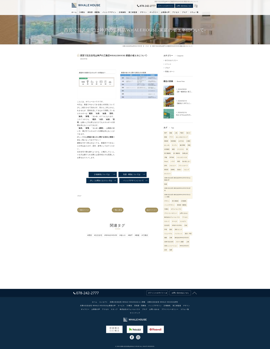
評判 (165, 165)
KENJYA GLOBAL (177, 225)
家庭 (170, 133)
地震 (170, 250)
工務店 (188, 141)
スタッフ (166, 221)
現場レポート (170, 71)
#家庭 (137, 235)
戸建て (182, 133)
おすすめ (181, 141)
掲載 (165, 237)
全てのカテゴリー (171, 60)
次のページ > (152, 210)
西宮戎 (166, 169)
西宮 (170, 229)
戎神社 (173, 169)
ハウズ (173, 161)
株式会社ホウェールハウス (172, 217)
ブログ (79, 196)
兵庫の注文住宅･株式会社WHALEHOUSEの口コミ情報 (177, 196)
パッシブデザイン (169, 205)
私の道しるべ (186, 161)
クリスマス (180, 149)
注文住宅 (166, 225)
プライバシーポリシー (170, 213)
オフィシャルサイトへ (165, 6)
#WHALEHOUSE (110, 235)
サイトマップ (135, 313)
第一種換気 (176, 153)
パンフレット (178, 233)
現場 (189, 145)
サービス (174, 221)
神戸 (165, 133)
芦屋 (165, 229)
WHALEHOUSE (184, 246)
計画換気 (183, 201)
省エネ (188, 133)
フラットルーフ (183, 165)
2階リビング (178, 229)
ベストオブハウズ (182, 157)
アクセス (185, 217)
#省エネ (122, 235)
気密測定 (173, 141)
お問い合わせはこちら (184, 6)
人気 (176, 133)
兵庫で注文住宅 (168, 242)
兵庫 (170, 237)
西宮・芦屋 (188, 233)
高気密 (166, 141)
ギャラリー (167, 174)
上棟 (187, 242)
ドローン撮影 (180, 242)
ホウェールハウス (176, 209)
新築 (165, 137)
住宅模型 (166, 149)
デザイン (166, 201)
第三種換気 (167, 153)
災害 (165, 250)
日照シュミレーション (170, 246)
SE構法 (166, 209)
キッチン (174, 145)
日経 (185, 225)
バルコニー (172, 165)
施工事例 (182, 145)
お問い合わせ (184, 213)
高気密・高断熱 (181, 205)
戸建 (165, 157)
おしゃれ (166, 145)
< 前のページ (84, 210)
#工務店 (145, 235)
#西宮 (89, 235)
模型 (173, 149)
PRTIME (171, 157)
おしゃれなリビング (182, 137)
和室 (178, 161)
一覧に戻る (117, 210)
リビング (186, 169)
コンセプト (183, 221)
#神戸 (130, 235)
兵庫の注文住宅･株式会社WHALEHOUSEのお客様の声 (177, 179)
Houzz (166, 161)
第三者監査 (175, 201)
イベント (168, 64)
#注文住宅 (98, 235)
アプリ (171, 137)
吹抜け (179, 169)
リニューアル (168, 233)
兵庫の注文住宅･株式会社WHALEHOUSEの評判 (177, 189)
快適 (165, 184)
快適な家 (185, 153)
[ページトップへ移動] (194, 293)
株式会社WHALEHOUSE (182, 237)
